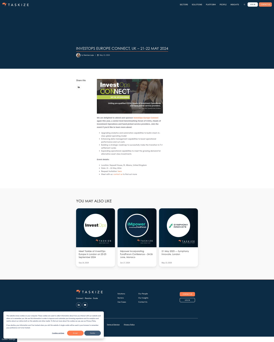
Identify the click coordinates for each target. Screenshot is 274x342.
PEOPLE (223, 4)
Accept (75, 333)
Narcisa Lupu (89, 55)
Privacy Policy (129, 324)
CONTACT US (265, 4)
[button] (244, 4)
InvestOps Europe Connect (146, 118)
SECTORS (184, 4)
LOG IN (187, 300)
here (120, 171)
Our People (143, 293)
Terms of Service (113, 324)
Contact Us (142, 302)
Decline (92, 333)
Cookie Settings (8, 339)
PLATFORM (211, 4)
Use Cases (122, 302)
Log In (252, 4)
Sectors (121, 298)
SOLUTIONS (197, 4)
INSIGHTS (234, 4)
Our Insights (143, 298)
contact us (117, 174)
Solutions (121, 293)
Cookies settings (58, 333)
